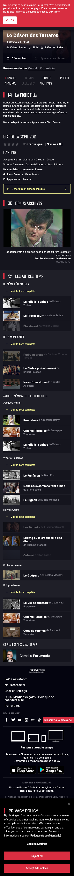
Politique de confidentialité (45, 835)
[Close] (69, 804)
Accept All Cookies (37, 868)
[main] (37, 837)
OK (12, 20)
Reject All (37, 856)
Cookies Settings (37, 844)
